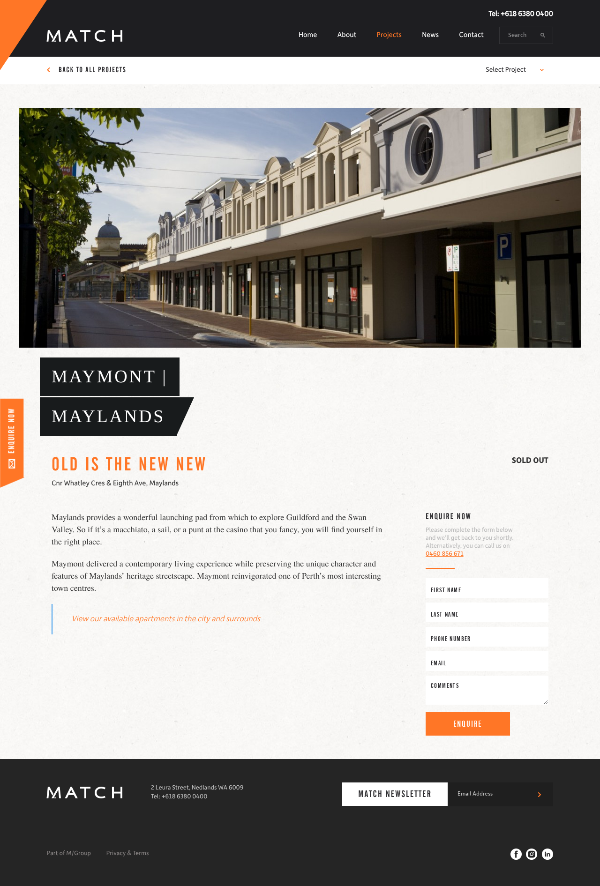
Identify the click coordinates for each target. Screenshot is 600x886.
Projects (389, 35)
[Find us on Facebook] (516, 854)
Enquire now (448, 517)
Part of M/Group (69, 853)
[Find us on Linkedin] (547, 854)
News (430, 35)
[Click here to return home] (85, 35)
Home (308, 35)
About (346, 35)
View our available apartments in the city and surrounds (165, 619)
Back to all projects (92, 70)
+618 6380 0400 (527, 14)
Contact (471, 35)
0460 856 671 (445, 554)
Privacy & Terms (127, 853)
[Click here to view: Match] (85, 792)
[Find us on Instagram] (531, 854)
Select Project (506, 70)
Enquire (468, 724)
